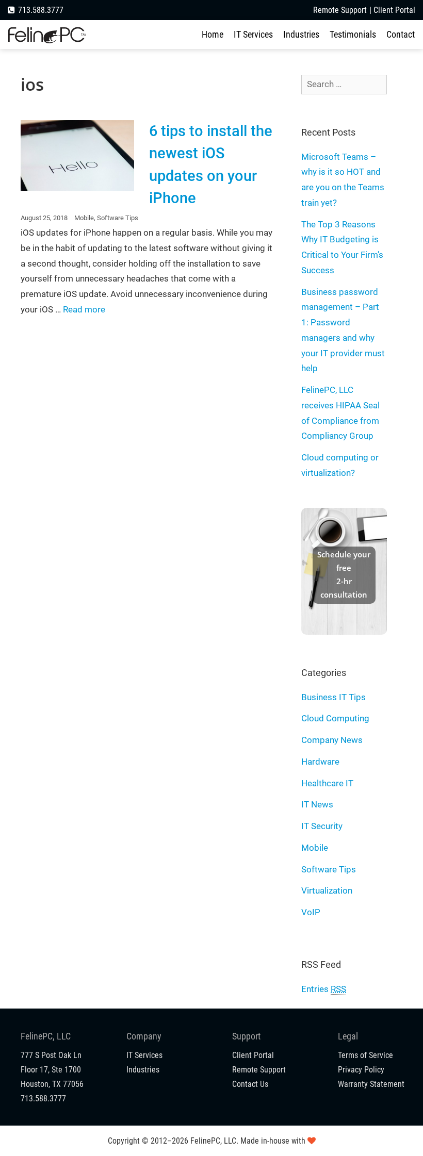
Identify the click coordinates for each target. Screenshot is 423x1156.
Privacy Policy (361, 1070)
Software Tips (117, 218)
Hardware (320, 761)
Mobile (84, 218)
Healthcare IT (327, 783)
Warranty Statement (371, 1084)
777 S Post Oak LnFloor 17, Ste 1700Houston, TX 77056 (52, 1069)
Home (212, 34)
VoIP (310, 912)
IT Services (253, 34)
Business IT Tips (333, 697)
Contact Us (250, 1084)
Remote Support (340, 10)
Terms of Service (365, 1055)
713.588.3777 (40, 10)
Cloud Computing (335, 718)
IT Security (322, 826)
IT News (317, 804)
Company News (332, 740)
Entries (323, 989)
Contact (400, 34)
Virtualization (326, 890)
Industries (301, 34)
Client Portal (394, 10)
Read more (84, 309)
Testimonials (353, 34)
